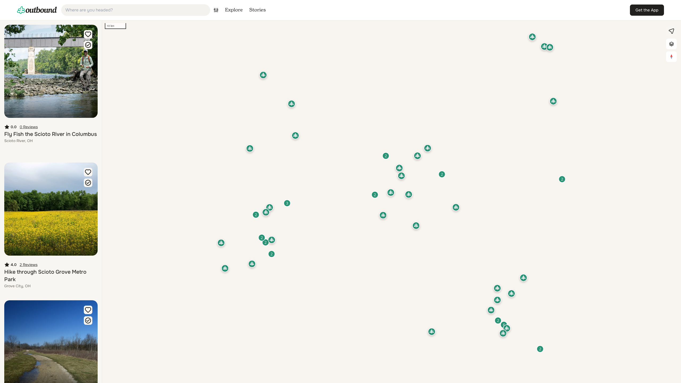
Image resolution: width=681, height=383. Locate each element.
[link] (37, 10)
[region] (391, 201)
